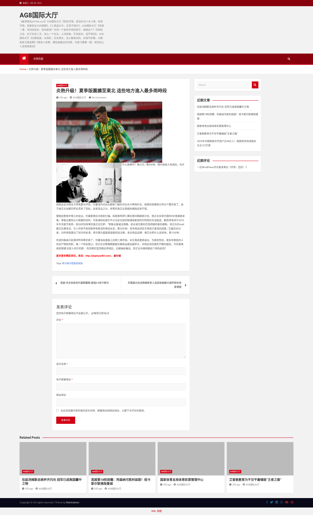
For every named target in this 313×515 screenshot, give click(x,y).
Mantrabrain (72, 502)
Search (255, 84)
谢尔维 (117, 255)
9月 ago (63, 97)
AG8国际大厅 (39, 15)
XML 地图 (156, 511)
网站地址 (61, 395)
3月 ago (29, 488)
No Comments (99, 97)
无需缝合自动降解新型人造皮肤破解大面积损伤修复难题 (154, 285)
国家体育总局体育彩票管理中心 (214, 126)
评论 (59, 319)
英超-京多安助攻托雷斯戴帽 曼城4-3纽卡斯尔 (84, 282)
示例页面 (38, 58)
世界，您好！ (238, 167)
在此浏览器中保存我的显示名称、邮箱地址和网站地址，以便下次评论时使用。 (103, 410)
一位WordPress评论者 (209, 167)
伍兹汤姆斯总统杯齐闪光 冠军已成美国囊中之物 (223, 106)
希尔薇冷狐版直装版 (72, 263)
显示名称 (62, 364)
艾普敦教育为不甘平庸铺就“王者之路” (217, 133)
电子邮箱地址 (64, 379)
